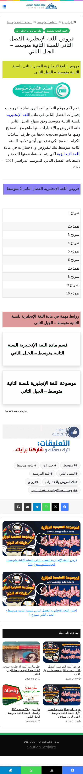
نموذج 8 (73, 276)
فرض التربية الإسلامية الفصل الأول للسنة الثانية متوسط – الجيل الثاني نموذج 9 (64, 712)
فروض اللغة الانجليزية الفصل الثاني (53, 490)
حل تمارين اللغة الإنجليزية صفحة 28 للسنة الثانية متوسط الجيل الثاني (21, 670)
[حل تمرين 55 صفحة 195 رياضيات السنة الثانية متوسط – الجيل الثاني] (21, 694)
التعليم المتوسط (47, 22)
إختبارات (48, 465)
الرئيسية (67, 22)
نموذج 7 (73, 268)
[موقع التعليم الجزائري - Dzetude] (41, 6)
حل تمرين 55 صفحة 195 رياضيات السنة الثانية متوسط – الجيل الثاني (22, 712)
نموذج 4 (73, 243)
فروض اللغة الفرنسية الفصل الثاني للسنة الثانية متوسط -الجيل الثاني (61, 670)
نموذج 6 (73, 260)
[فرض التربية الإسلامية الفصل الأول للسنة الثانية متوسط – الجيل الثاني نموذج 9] (61, 694)
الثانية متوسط (25, 465)
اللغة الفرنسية (41, 473)
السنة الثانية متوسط (19, 22)
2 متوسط (70, 465)
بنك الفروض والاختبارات (60, 482)
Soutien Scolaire (41, 747)
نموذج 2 (73, 226)
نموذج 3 (73, 234)
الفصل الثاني (67, 473)
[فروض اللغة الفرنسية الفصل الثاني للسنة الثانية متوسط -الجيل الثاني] (61, 652)
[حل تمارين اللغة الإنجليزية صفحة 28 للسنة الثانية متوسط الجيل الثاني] (21, 652)
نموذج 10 (72, 293)
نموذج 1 (73, 213)
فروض (32, 482)
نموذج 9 (73, 285)
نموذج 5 (73, 251)
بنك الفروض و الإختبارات (29, 30)
